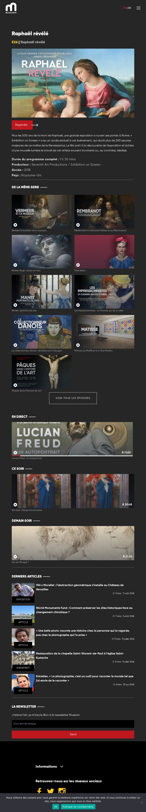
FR (124, 8)
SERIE (124, 187)
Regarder (21, 125)
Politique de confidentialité (78, 806)
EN (129, 8)
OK (56, 806)
